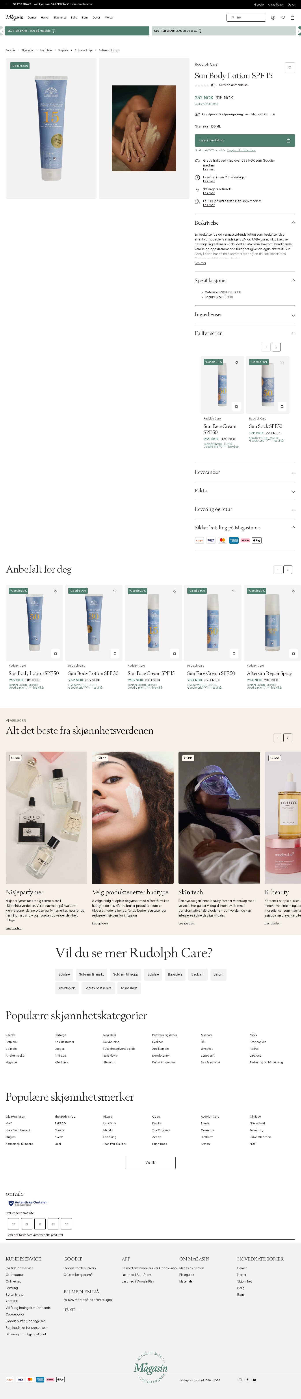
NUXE (253, 1143)
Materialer (186, 1281)
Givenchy (207, 1130)
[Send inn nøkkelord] (233, 17)
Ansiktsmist (129, 988)
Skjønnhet (244, 1281)
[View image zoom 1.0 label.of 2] (51, 128)
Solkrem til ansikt (91, 974)
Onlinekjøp (13, 1281)
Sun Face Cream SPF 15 (151, 673)
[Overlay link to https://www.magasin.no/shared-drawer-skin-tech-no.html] (219, 818)
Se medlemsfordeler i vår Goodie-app (149, 1268)
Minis (253, 1035)
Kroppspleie (258, 1041)
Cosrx (156, 1116)
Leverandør (207, 472)
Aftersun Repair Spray (269, 673)
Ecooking (109, 1137)
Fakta (201, 490)
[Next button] (298, 31)
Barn (240, 1294)
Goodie (259, 4)
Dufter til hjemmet (164, 1062)
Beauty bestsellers (98, 988)
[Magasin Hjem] (14, 17)
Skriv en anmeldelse (233, 85)
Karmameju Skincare (19, 1143)
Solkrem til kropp (125, 974)
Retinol (254, 1048)
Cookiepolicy (15, 1314)
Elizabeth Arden (260, 1137)
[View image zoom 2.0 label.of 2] (144, 128)
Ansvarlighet (275, 4)
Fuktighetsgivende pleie (119, 1048)
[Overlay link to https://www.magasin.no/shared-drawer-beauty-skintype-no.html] (133, 818)
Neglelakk (110, 1035)
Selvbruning (111, 1041)
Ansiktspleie (67, 988)
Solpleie (64, 974)
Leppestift (207, 1055)
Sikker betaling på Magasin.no (227, 527)
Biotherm (207, 1137)
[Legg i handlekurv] (236, 406)
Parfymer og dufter (164, 1035)
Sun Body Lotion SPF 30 (93, 673)
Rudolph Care (206, 64)
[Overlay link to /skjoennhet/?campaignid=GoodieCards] (224, 30)
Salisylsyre (110, 1055)
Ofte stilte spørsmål (78, 1275)
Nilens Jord (257, 1123)
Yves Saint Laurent (18, 1130)
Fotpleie (11, 1041)
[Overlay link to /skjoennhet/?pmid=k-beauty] (77, 30)
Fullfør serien (209, 333)
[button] (273, 17)
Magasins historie (191, 1268)
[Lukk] (220, 746)
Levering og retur (213, 509)
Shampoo (110, 1062)
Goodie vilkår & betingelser (25, 1321)
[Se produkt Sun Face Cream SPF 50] (222, 385)
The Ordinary (161, 1130)
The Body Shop (65, 1116)
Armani (205, 1143)
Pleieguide (186, 1275)
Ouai (58, 1143)
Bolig (241, 1288)
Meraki (107, 1130)
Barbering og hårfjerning (266, 1062)
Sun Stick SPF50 (265, 426)
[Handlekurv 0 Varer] (292, 17)
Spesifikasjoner (211, 280)
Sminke (11, 1035)
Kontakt (11, 1301)
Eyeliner (157, 1041)
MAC (9, 1123)
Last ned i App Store (137, 1275)
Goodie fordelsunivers (80, 1268)
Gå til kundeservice (19, 1268)
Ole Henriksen (15, 1116)
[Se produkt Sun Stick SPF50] (268, 385)
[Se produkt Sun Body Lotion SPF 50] (34, 623)
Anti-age (60, 1055)
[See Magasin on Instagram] (240, 1380)
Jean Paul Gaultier (114, 1143)
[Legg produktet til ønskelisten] (290, 67)
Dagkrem (197, 974)
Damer (242, 1268)
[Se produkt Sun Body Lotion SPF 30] (94, 623)
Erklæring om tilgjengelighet (26, 1334)
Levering (12, 1288)
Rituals (107, 1116)
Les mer (70, 1310)
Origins (11, 1137)
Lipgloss (255, 1055)
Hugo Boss (159, 1143)
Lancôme (109, 1123)
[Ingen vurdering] (203, 85)
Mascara (206, 1035)
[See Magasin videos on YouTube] (254, 1380)
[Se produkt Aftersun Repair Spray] (272, 623)
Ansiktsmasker (16, 1055)
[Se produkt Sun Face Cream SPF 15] (153, 623)
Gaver (291, 4)
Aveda (59, 1137)
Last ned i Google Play (138, 1281)
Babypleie (175, 974)
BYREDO (60, 1123)
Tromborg (256, 1130)
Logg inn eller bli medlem (241, 150)
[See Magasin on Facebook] (247, 1380)
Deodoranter (161, 1055)
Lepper (59, 1048)
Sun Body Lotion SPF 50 (34, 673)
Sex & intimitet (210, 1062)
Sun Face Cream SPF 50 (211, 673)
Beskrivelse (206, 223)
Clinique (255, 1116)
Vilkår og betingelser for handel (28, 1308)
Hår (203, 1041)
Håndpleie (61, 1062)
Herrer (241, 1275)
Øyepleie (207, 1048)
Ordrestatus (15, 1275)
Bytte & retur (15, 1294)
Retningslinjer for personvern (27, 1327)
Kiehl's (156, 1123)
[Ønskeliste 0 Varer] (283, 17)
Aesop (156, 1137)
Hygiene (11, 1062)
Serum (218, 974)
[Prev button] (2, 31)
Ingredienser (208, 314)
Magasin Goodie (263, 114)
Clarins (59, 1130)
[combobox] (246, 18)
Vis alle (151, 1162)
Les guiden (13, 928)
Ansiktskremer (64, 1041)
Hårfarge (60, 1035)
